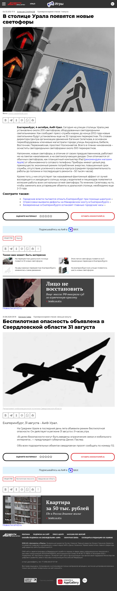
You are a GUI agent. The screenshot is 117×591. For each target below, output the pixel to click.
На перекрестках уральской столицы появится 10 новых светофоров (31, 260)
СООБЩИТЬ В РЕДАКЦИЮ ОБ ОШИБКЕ (97, 538)
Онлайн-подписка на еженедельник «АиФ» (41, 538)
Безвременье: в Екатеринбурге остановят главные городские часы (63, 205)
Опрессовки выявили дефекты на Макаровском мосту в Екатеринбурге (66, 202)
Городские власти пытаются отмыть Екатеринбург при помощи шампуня (67, 199)
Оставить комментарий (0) (93, 216)
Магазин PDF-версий (76, 534)
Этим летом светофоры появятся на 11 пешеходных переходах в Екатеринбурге (89, 260)
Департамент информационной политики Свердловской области (32, 409)
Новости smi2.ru (12, 308)
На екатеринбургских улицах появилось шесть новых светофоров (89, 269)
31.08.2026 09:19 (9, 317)
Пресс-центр (58, 534)
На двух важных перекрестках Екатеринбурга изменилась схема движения (35, 269)
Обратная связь (71, 538)
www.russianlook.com (18, 113)
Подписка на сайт (41, 534)
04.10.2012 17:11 (9, 12)
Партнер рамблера (46, 580)
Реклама (26, 534)
